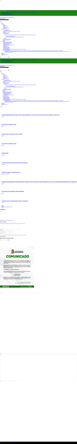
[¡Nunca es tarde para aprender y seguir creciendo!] (5, 132)
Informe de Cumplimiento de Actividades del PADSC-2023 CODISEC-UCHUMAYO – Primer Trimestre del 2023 (21, 84)
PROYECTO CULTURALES (7, 39)
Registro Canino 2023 (7, 30)
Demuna (4, 40)
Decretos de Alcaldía (5, 46)
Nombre (1, 230)
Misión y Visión (5, 25)
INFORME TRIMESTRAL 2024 (10, 36)
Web (0, 233)
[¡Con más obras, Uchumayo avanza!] (5, 122)
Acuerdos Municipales (6, 44)
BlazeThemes (14, 442)
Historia (4, 24)
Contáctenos (3, 53)
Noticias (3, 102)
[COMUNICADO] (5, 151)
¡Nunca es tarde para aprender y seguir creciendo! (8, 13)
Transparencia (3, 41)
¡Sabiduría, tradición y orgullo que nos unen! (11, 172)
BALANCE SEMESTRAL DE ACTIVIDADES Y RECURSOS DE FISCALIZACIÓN (14, 49)
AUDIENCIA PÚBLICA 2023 (7, 43)
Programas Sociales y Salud (6, 89)
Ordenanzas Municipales (6, 48)
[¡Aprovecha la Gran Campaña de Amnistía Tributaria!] (5, 189)
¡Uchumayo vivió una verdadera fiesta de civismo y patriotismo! (15, 200)
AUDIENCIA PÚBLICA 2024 (7, 42)
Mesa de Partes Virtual (4, 54)
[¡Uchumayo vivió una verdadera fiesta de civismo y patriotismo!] (5, 199)
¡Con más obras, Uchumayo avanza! (6, 14)
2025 (5, 37)
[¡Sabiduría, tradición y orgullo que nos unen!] (5, 170)
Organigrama (5, 27)
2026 (5, 38)
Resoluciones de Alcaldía (6, 47)
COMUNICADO (5, 153)
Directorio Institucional (6, 28)
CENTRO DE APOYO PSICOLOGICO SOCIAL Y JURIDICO (11, 31)
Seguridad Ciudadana (6, 33)
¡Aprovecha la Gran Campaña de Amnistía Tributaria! (13, 191)
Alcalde (4, 26)
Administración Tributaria (6, 32)
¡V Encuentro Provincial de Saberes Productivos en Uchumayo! (15, 162)
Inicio (2, 23)
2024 (5, 35)
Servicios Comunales (6, 29)
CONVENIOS (5, 45)
